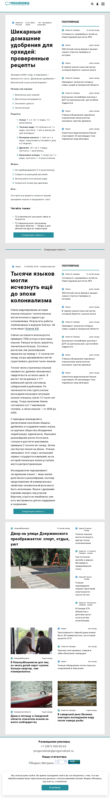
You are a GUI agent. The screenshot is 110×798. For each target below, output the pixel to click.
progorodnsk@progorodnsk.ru (54, 751)
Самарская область (22, 712)
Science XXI (32, 328)
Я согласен (55, 787)
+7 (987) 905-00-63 (53, 746)
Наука (67, 45)
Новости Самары (72, 30)
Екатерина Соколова (44, 24)
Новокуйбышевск (21, 528)
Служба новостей (47, 267)
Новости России (19, 24)
